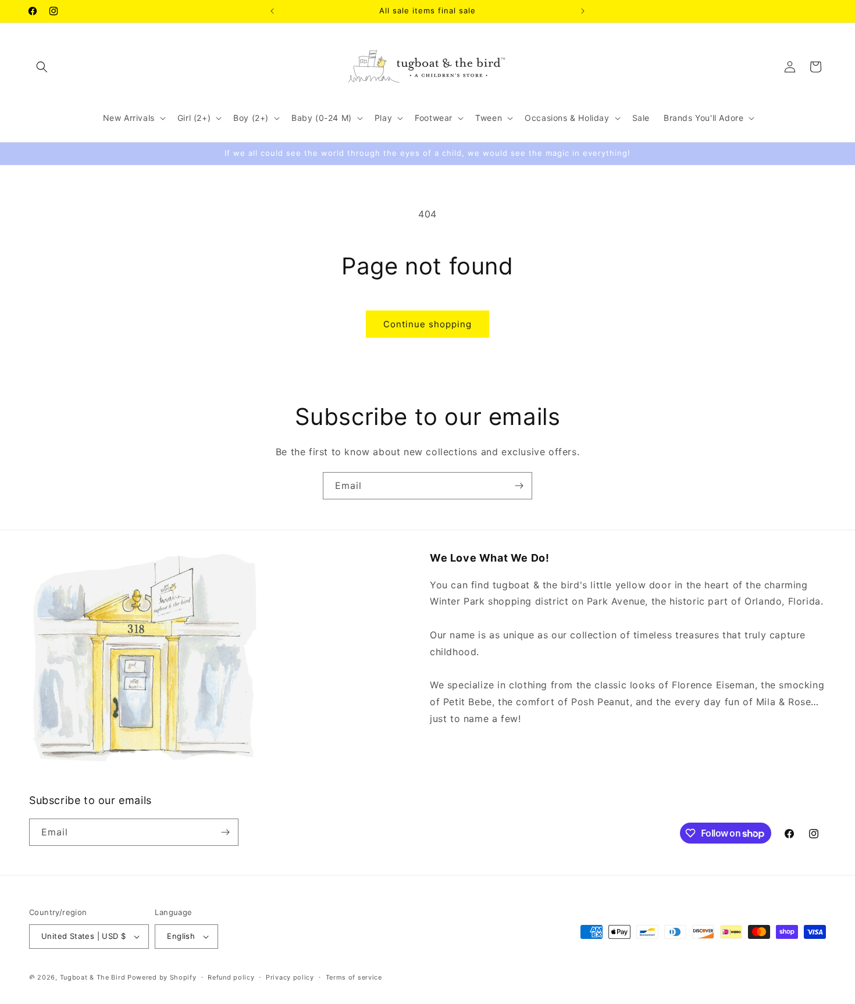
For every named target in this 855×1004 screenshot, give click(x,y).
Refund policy (231, 977)
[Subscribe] (519, 485)
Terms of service (354, 977)
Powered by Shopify (162, 977)
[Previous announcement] (272, 11)
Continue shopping (427, 324)
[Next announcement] (583, 11)
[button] (42, 67)
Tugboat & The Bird (93, 977)
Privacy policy (290, 977)
